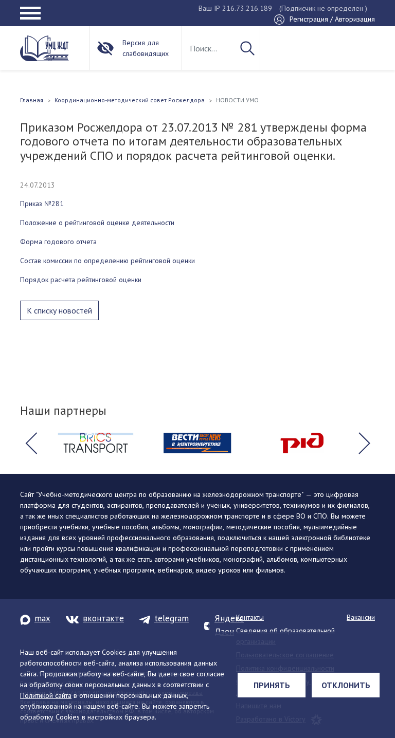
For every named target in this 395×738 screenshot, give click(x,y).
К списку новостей (59, 310)
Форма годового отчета (58, 241)
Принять (272, 685)
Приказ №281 (42, 203)
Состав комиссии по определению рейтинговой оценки (107, 260)
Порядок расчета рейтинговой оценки (80, 279)
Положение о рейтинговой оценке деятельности (97, 222)
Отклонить (345, 685)
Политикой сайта (45, 695)
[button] (31, 443)
